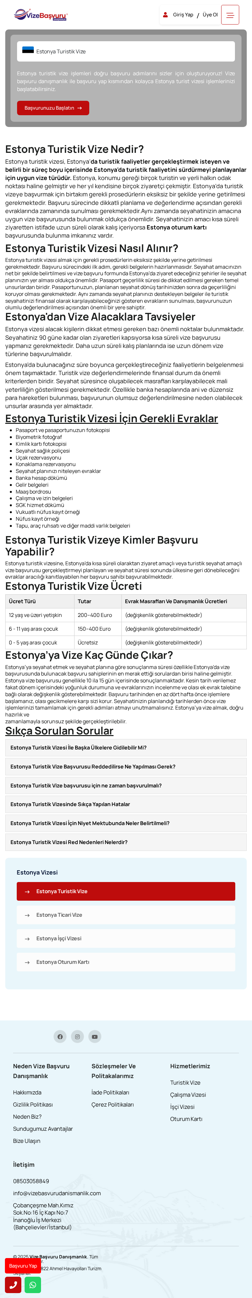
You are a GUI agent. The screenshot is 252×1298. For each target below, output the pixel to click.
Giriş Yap (183, 14)
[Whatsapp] (33, 1285)
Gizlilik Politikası (33, 1104)
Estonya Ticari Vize (59, 914)
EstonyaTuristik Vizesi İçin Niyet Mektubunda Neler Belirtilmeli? (90, 823)
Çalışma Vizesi (188, 1094)
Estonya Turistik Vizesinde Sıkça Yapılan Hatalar (70, 804)
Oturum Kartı (186, 1119)
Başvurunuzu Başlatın (49, 107)
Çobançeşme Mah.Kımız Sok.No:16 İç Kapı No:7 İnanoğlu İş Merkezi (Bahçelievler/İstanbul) (43, 1216)
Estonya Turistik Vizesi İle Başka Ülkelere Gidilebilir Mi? (78, 747)
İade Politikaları (110, 1092)
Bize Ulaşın (26, 1141)
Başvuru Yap (23, 1265)
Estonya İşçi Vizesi (58, 938)
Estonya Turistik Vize (62, 891)
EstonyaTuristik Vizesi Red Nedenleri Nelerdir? (69, 842)
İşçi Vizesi (182, 1106)
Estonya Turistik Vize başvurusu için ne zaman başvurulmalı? (86, 785)
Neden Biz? (27, 1116)
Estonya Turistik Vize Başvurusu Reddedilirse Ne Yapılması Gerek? (93, 766)
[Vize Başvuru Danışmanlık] (41, 14)
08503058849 (31, 1181)
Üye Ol (210, 14)
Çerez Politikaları (113, 1104)
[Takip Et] (60, 1036)
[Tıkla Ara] (13, 1285)
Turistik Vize (185, 1082)
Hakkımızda (27, 1092)
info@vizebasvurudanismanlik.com (57, 1193)
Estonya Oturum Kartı (62, 961)
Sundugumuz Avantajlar (43, 1128)
